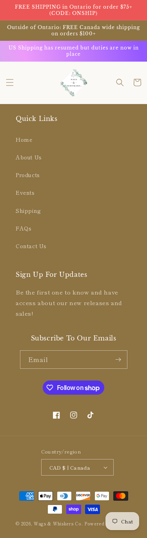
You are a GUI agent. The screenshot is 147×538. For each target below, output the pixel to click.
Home (24, 139)
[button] (9, 82)
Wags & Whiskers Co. (59, 523)
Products (28, 175)
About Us (29, 157)
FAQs (23, 228)
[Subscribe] (118, 359)
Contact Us (31, 246)
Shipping (28, 210)
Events (25, 192)
